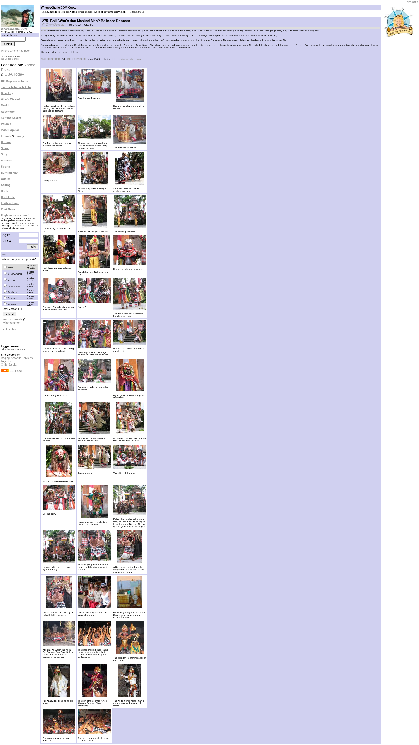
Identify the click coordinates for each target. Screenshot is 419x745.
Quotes (5, 178)
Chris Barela (8, 364)
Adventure (8, 111)
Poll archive (10, 329)
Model (5, 105)
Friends (6, 136)
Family (19, 136)
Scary (5, 148)
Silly (4, 154)
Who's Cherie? (11, 99)
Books (5, 191)
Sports (5, 166)
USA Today (14, 74)
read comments (12, 319)
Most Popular (10, 130)
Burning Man (9, 172)
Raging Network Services (17, 358)
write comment (12, 322)
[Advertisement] (400, 104)
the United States (10, 59)
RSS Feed (15, 370)
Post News (8, 209)
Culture (6, 142)
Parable (6, 123)
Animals (6, 160)
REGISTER (412, 2)
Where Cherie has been (15, 50)
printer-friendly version (130, 59)
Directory (7, 93)
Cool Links (8, 197)
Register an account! (15, 215)
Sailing (5, 185)
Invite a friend (10, 203)
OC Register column (14, 81)
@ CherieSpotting (53, 24)
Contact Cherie (11, 117)
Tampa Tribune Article (16, 87)
